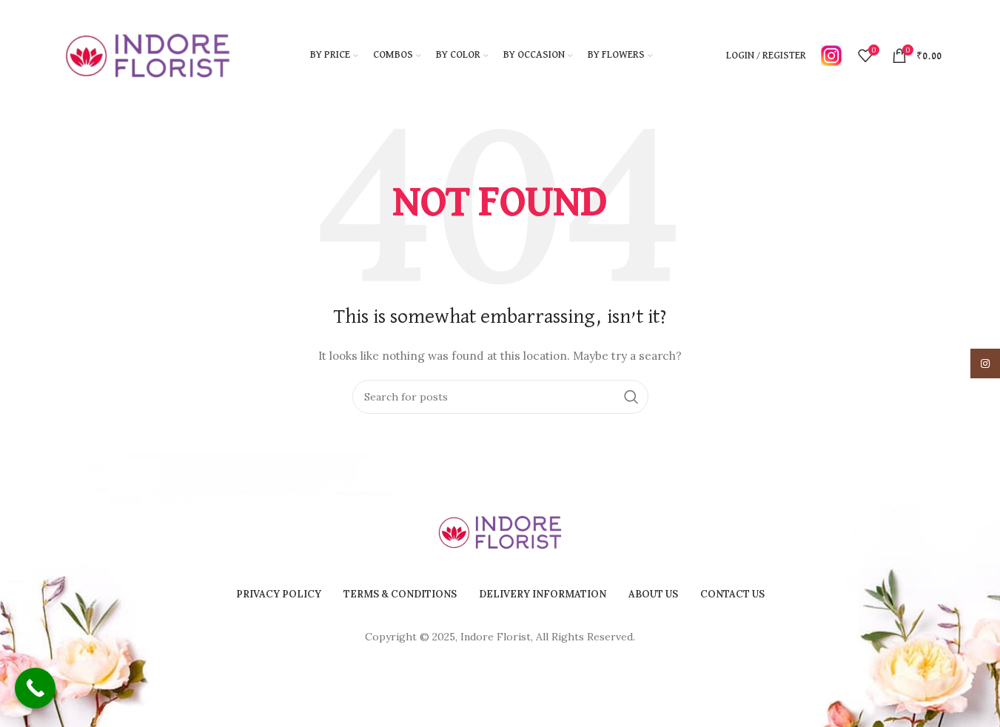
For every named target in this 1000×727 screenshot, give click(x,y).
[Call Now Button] (35, 688)
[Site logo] (148, 54)
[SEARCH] (631, 397)
